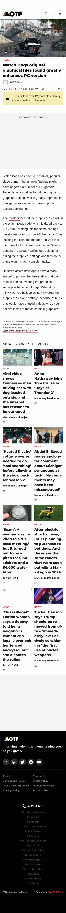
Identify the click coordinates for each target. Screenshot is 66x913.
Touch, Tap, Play (33, 869)
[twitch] (14, 762)
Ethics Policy (40, 780)
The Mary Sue (33, 864)
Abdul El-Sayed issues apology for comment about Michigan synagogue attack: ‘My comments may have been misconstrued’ (48, 471)
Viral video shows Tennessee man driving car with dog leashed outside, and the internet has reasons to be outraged (17, 393)
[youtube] (39, 762)
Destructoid (33, 845)
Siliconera (33, 835)
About (6, 776)
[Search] (46, 14)
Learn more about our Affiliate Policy (20, 331)
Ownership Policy (43, 785)
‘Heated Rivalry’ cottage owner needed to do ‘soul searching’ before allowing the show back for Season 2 (17, 466)
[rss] (6, 762)
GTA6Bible (33, 883)
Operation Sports (33, 859)
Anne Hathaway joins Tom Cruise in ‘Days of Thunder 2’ (48, 383)
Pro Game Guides (33, 812)
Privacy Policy (11, 790)
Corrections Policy (14, 780)
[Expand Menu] (53, 14)
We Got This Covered (33, 840)
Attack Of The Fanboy (33, 826)
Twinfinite (33, 816)
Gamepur (33, 821)
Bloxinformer (33, 878)
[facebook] (30, 762)
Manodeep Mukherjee (15, 417)
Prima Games (33, 831)
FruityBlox (33, 873)
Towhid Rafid (10, 577)
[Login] (60, 14)
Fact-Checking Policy (16, 785)
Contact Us (39, 776)
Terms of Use (41, 790)
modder (14, 218)
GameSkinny (33, 854)
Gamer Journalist (33, 850)
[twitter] (22, 762)
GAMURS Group (55, 892)
